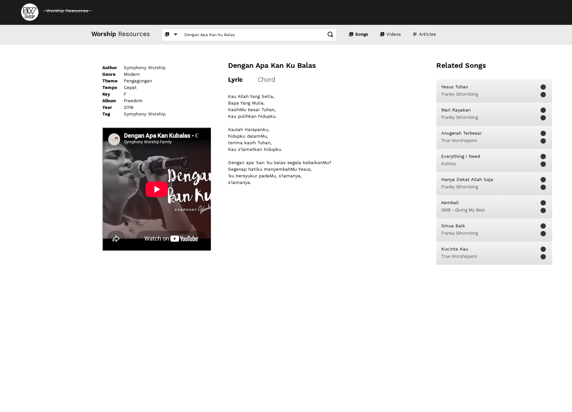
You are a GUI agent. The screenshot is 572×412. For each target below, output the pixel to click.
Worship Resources (67, 10)
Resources (120, 34)
